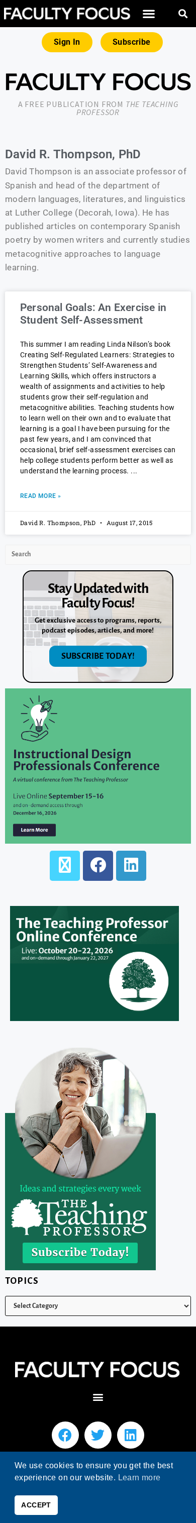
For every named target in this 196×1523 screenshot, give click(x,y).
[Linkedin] (130, 1435)
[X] (65, 866)
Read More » (40, 495)
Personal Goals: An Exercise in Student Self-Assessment (93, 313)
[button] (148, 14)
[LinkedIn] (131, 866)
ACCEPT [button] (36, 1505)
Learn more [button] (139, 1477)
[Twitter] (98, 1435)
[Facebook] (98, 866)
